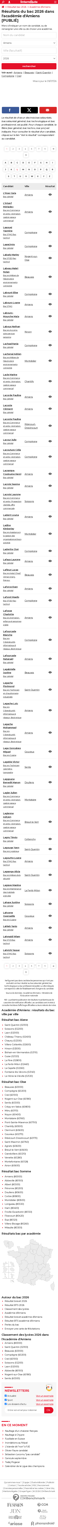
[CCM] (43, 1505)
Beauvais (29, 72)
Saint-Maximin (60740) (17, 1142)
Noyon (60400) (13, 1114)
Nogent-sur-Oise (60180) (18, 1098)
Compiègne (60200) (15, 1091)
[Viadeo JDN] (43, 1517)
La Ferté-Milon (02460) (17, 1064)
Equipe (26, 1482)
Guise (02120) (12, 1056)
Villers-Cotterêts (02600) (18, 1044)
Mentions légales (10, 1491)
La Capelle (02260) (14, 1068)
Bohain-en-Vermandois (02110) (21, 1052)
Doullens (29, 782)
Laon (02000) (12, 1032)
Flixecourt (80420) (14, 1215)
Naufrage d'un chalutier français (21, 1431)
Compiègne (8, 76)
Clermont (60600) (14, 1130)
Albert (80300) (12, 1184)
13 (26, 155)
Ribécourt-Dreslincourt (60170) (21, 1138)
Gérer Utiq (49, 1488)
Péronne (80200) (14, 1188)
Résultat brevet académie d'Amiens (23, 1317)
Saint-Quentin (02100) (16, 1025)
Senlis (28, 767)
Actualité (11, 1396)
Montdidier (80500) (15, 1200)
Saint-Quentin (43, 72)
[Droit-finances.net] (43, 1511)
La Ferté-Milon (32, 890)
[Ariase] (15, 1523)
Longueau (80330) (14, 1204)
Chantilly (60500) (14, 1126)
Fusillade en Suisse (15, 1438)
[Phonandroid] (43, 1523)
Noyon (28, 331)
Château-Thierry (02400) (18, 1036)
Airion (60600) (12, 1165)
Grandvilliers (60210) (15, 1153)
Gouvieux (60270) (14, 1134)
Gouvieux (29, 751)
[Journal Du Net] (15, 1511)
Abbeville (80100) (14, 1180)
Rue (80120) (11, 1219)
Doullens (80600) (14, 1192)
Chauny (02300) (13, 1040)
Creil (19, 76)
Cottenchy (30, 839)
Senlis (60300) (12, 1102)
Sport (10, 1400)
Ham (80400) (12, 1208)
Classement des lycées (17, 1309)
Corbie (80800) (12, 1196)
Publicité (50, 1482)
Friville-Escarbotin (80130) (18, 1212)
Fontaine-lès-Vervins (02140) (20, 1072)
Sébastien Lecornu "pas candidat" (22, 1454)
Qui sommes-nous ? (12, 1482)
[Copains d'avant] (15, 1517)
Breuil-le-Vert (32, 822)
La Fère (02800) (13, 1060)
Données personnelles (13, 1488)
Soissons (29, 501)
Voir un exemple (45, 1396)
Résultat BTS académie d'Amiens (22, 1320)
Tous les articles (24, 1485)
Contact (12, 1485)
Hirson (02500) (12, 1048)
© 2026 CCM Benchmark (44, 1491)
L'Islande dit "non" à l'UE (17, 1446)
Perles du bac (12, 1324)
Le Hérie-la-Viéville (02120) (19, 1076)
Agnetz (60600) (13, 1146)
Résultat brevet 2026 (16, 1301)
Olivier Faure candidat (16, 1450)
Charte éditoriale (38, 1482)
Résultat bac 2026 (16, 7)
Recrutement (43, 1485)
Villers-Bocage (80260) (16, 1223)
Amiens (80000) (13, 1176)
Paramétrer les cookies (34, 1488)
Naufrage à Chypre (14, 1434)
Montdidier (30, 361)
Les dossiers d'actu (16, 1404)
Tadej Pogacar (12, 1462)
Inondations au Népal (16, 1442)
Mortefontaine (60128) (16, 1161)
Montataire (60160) (14, 1118)
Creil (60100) (11, 1095)
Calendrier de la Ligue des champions (25, 1466)
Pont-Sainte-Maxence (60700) (21, 1122)
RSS (34, 1485)
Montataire (30, 799)
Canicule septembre (16, 1458)
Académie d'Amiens (40, 7)
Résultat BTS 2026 (14, 1305)
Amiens (18, 72)
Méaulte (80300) (13, 1227)
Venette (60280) (13, 1157)
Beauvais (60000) (14, 1087)
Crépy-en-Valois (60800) (17, 1106)
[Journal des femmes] (15, 1505)
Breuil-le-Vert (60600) (16, 1149)
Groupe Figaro (25, 1491)
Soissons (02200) (14, 1028)
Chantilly (29, 381)
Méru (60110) (11, 1110)
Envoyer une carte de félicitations (22, 1328)
